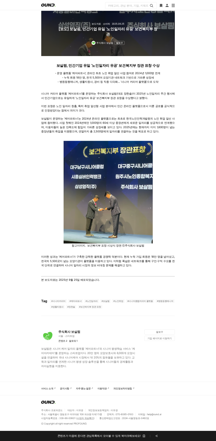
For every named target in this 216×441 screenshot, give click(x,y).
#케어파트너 (76, 301)
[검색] (151, 5)
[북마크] (161, 5)
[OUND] (48, 5)
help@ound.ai (154, 414)
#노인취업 (118, 301)
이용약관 (102, 388)
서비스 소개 (47, 388)
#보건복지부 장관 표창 (90, 306)
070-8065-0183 (124, 414)
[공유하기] (156, 436)
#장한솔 (71, 306)
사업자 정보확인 (85, 418)
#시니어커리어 (58, 301)
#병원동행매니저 (165, 301)
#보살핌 (105, 301)
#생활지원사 (57, 306)
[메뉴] (173, 5)
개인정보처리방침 (122, 388)
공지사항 (64, 388)
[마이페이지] (167, 5)
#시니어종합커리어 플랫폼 (140, 301)
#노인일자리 (92, 301)
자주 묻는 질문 (83, 388)
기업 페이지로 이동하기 (159, 338)
